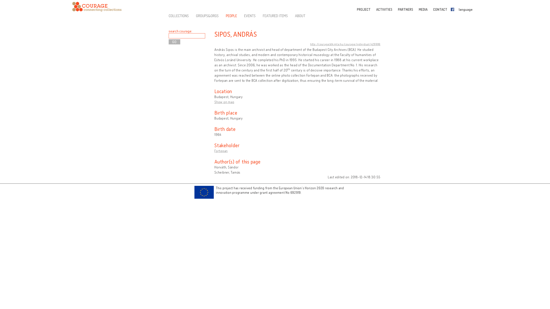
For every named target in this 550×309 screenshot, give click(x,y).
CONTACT (440, 9)
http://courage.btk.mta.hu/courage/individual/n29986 (345, 44)
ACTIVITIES (384, 9)
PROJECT (364, 9)
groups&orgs (207, 15)
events (249, 15)
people (231, 15)
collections (179, 15)
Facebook (453, 9)
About (300, 15)
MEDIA (423, 9)
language (465, 9)
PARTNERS (405, 9)
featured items (275, 15)
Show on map (224, 102)
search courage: (180, 31)
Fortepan (221, 151)
